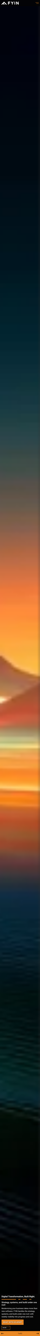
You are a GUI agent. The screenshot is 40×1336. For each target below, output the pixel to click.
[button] (2, 1333)
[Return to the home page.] (10, 3)
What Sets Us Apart (12, 1322)
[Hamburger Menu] (36, 3)
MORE (5, 1328)
